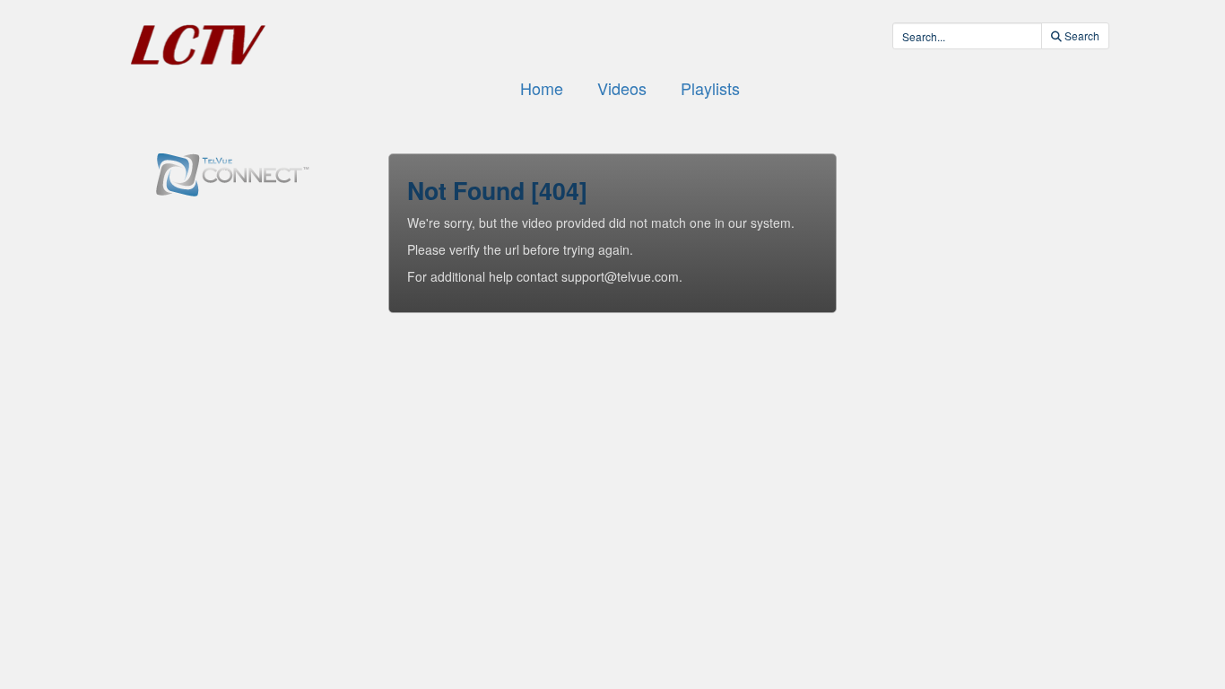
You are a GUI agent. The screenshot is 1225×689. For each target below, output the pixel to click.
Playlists (710, 88)
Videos (622, 88)
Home (541, 88)
